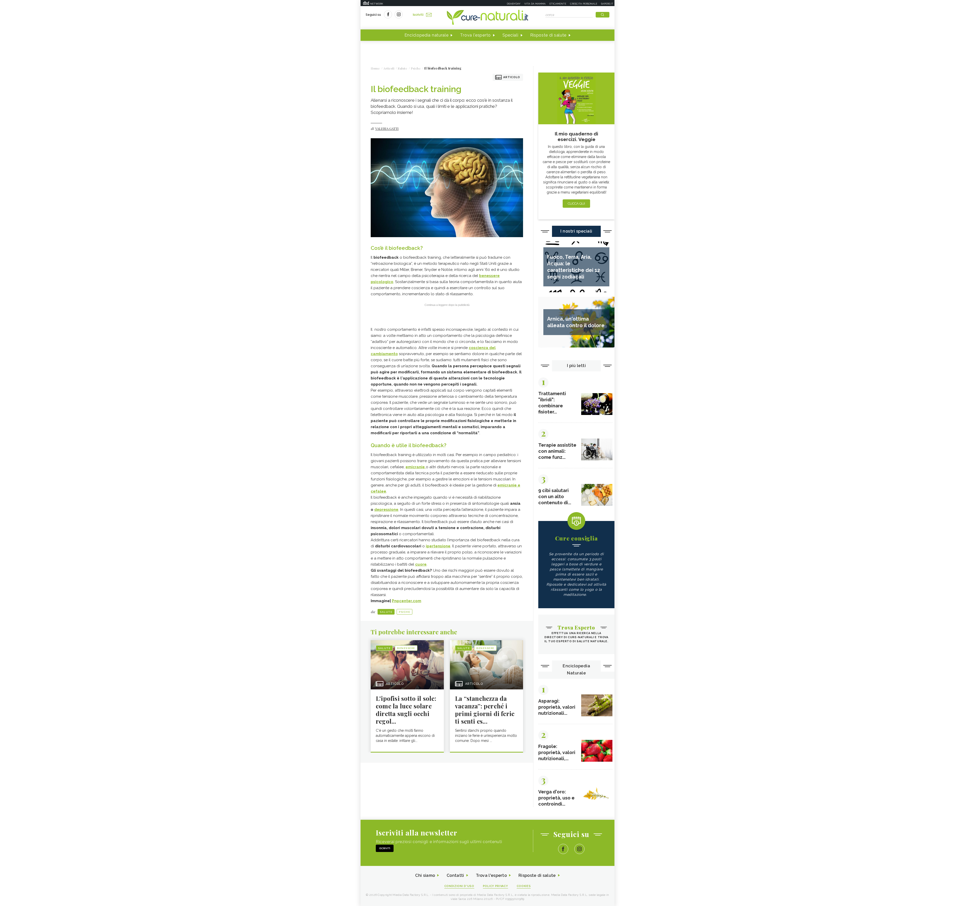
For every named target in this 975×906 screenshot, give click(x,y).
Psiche (404, 612)
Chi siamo (425, 875)
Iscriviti (418, 14)
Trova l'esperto (475, 35)
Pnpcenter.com (406, 601)
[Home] (487, 18)
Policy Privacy (495, 886)
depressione (386, 509)
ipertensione (438, 546)
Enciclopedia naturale (426, 35)
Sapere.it (607, 3)
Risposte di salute (548, 35)
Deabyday (514, 3)
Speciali (510, 35)
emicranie (415, 467)
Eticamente (557, 3)
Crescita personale (583, 3)
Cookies (524, 886)
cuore (421, 564)
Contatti (455, 875)
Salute (386, 612)
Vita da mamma (535, 3)
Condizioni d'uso (459, 886)
